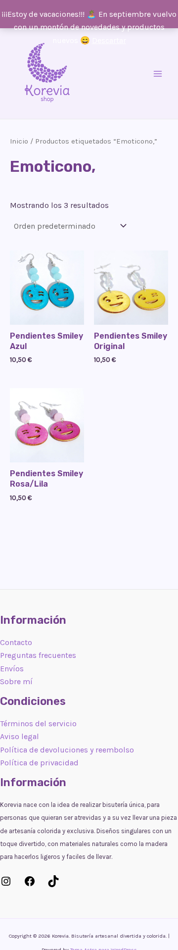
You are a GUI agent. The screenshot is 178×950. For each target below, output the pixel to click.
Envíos (12, 668)
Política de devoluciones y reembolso (67, 749)
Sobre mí (16, 681)
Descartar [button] (109, 40)
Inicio (19, 141)
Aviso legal (19, 736)
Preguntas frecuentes (38, 655)
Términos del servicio (38, 723)
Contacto (16, 642)
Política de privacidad (39, 762)
